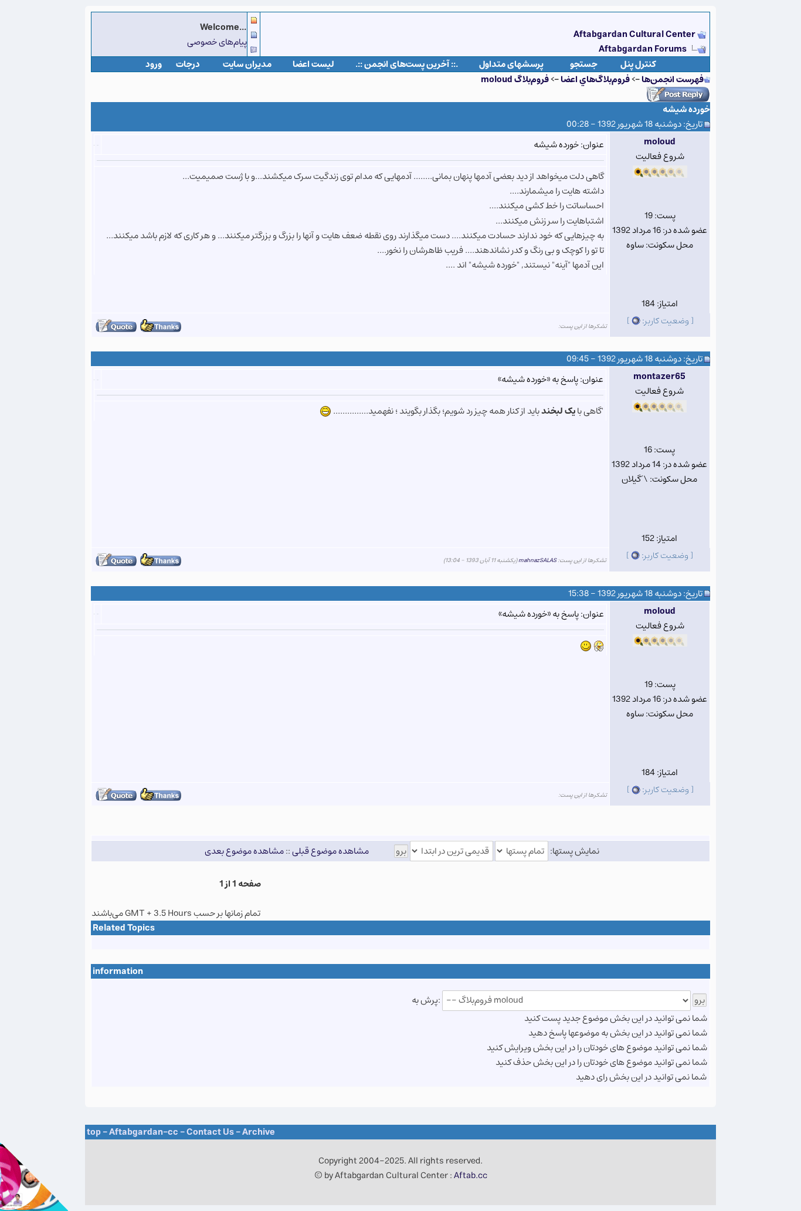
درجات (188, 64)
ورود (153, 64)
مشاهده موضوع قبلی (330, 851)
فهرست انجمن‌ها (673, 79)
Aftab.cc (470, 1175)
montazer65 (659, 376)
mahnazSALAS (537, 560)
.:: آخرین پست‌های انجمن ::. (406, 64)
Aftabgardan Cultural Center (635, 34)
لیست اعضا (313, 64)
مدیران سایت (247, 64)
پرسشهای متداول (511, 64)
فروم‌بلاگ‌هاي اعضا (595, 79)
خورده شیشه (686, 109)
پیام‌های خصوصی (217, 42)
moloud (660, 142)
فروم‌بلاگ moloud (515, 79)
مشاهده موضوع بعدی (244, 851)
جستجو (584, 64)
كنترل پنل (638, 64)
